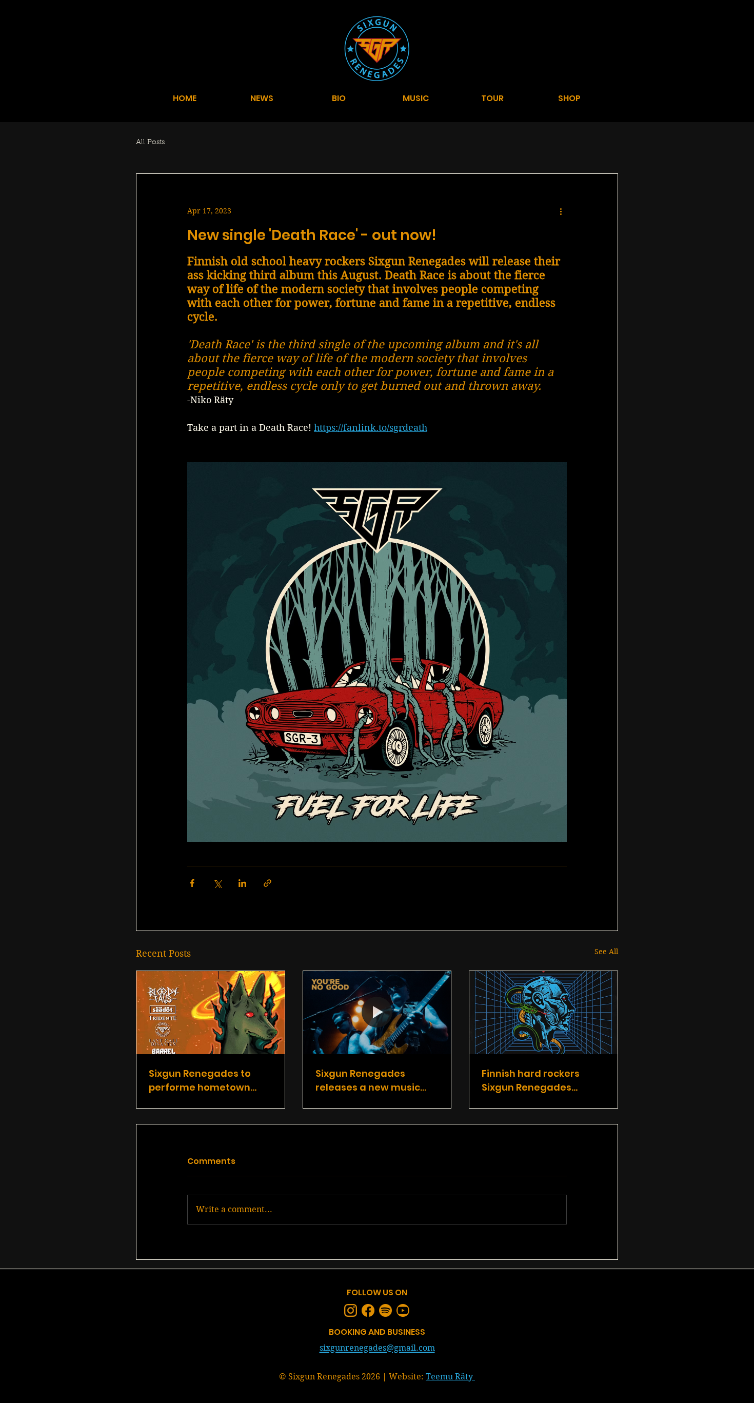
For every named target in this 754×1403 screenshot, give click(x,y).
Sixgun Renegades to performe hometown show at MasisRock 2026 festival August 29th (206, 1080)
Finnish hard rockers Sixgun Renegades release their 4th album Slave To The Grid (539, 1080)
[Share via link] (267, 883)
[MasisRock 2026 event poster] (210, 1012)
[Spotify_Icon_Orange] (385, 1310)
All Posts (150, 142)
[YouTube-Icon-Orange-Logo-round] (402, 1310)
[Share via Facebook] (192, 883)
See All (606, 951)
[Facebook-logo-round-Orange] (368, 1310)
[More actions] (560, 211)
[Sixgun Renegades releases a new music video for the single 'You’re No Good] (377, 1012)
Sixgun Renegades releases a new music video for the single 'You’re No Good (367, 1080)
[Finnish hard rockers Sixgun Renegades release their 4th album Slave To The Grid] (543, 1012)
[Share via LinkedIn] (242, 883)
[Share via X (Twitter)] (217, 883)
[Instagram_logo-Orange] (350, 1310)
